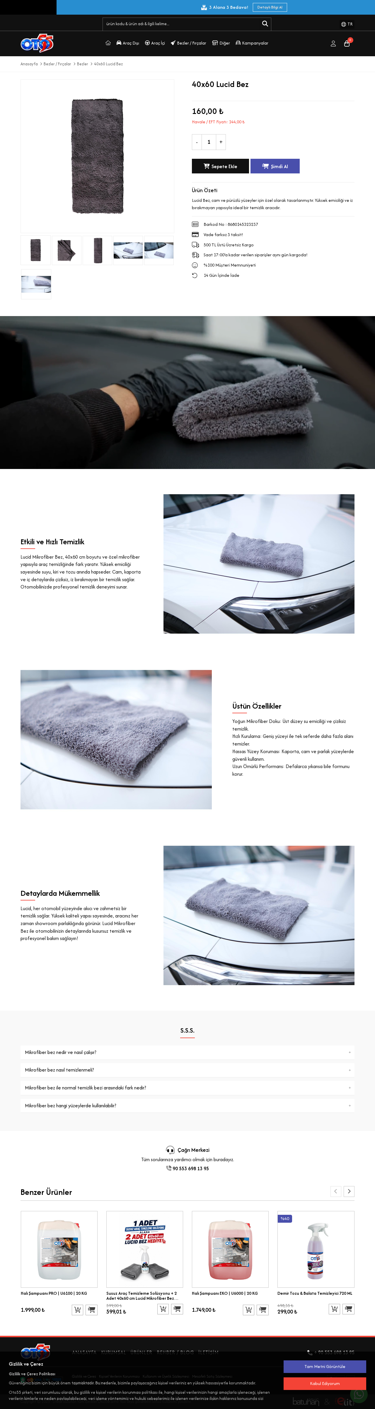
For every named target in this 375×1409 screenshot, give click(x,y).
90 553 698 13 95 (190, 1168)
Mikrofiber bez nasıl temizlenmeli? (59, 1069)
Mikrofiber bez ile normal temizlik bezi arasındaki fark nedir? (85, 1087)
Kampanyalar (255, 43)
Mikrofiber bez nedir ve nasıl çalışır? (60, 1052)
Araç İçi (158, 43)
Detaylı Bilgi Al (74, 7)
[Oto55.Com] (108, 43)
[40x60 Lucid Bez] (66, 249)
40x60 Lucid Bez (108, 64)
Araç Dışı (131, 43)
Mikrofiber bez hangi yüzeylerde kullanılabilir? (70, 1105)
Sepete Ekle (224, 166)
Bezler (82, 64)
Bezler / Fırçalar (191, 43)
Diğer (224, 43)
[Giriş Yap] (333, 44)
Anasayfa (29, 64)
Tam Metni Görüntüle (324, 1366)
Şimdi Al (279, 166)
